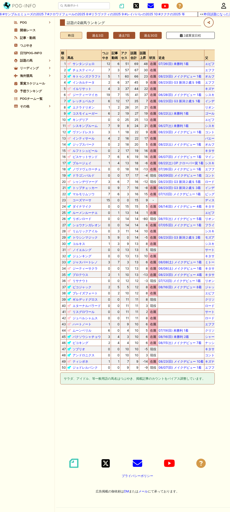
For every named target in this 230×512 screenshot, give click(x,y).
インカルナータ (84, 82)
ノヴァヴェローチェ (87, 169)
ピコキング (80, 343)
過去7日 (124, 35)
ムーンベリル (82, 330)
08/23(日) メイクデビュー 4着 (180, 275)
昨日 (71, 35)
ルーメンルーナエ (85, 213)
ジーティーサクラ (85, 268)
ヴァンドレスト (84, 132)
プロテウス (80, 275)
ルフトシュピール (85, 151)
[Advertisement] (137, 422)
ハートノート (82, 324)
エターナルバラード (87, 306)
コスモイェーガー (85, 113)
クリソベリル (214, 299)
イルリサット (82, 89)
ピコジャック (82, 287)
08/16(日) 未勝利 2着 (174, 337)
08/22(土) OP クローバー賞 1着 (181, 163)
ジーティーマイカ (85, 95)
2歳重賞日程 (192, 35)
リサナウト (80, 281)
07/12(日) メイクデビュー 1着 (180, 194)
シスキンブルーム (85, 126)
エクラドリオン (84, 107)
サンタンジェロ (84, 64)
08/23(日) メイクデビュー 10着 (181, 361)
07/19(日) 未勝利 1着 (173, 330)
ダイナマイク (82, 206)
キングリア (80, 120)
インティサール (84, 138)
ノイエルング (82, 250)
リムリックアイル (85, 231)
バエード (211, 138)
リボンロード (82, 219)
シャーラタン (214, 337)
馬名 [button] (70, 58)
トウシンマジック (85, 237)
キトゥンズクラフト (87, 76)
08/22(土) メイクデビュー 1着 (180, 144)
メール (143, 491)
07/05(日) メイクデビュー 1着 (180, 225)
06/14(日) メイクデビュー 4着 (180, 206)
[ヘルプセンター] (180, 6)
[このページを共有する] (209, 22)
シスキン (211, 95)
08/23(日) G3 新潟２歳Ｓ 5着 (180, 182)
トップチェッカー (85, 188)
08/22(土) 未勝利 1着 (174, 113)
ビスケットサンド (85, 157)
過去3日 (98, 35)
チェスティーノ (84, 70)
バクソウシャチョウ (87, 337)
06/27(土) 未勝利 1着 (174, 126)
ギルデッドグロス (85, 299)
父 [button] (206, 58)
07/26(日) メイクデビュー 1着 (180, 169)
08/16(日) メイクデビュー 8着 (180, 287)
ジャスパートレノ (85, 262)
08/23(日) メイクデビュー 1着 (180, 76)
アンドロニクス (84, 355)
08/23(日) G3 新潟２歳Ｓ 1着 (179, 101)
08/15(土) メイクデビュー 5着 (180, 219)
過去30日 (150, 35)
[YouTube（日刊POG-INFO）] (165, 6)
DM (126, 491)
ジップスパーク (84, 144)
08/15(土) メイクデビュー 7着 (180, 343)
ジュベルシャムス (85, 318)
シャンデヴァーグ (85, 182)
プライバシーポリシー (137, 476)
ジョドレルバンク (85, 367)
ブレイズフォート (85, 293)
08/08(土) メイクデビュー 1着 (180, 262)
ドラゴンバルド (84, 175)
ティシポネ (80, 361)
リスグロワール (84, 312)
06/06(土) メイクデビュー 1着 (180, 268)
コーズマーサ (82, 200)
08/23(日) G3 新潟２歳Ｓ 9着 (180, 82)
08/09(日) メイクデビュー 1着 (180, 175)
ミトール (211, 262)
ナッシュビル (214, 343)
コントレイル (214, 132)
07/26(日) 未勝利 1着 (174, 64)
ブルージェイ (82, 163)
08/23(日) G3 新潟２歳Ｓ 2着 (180, 237)
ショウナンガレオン (87, 225)
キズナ (210, 89)
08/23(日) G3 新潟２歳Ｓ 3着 (180, 188)
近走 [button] (162, 58)
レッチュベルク (84, 101)
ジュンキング (82, 256)
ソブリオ (79, 349)
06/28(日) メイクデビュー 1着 (180, 95)
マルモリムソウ (84, 194)
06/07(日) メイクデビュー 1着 (180, 157)
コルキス (79, 244)
